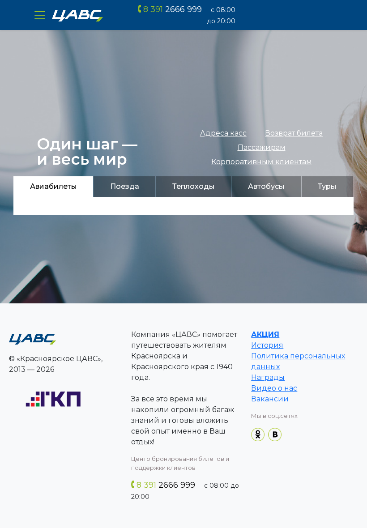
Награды (268, 377)
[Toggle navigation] (40, 15)
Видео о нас (274, 388)
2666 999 (172, 9)
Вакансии (270, 399)
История (267, 345)
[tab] (53, 186)
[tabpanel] (183, 205)
